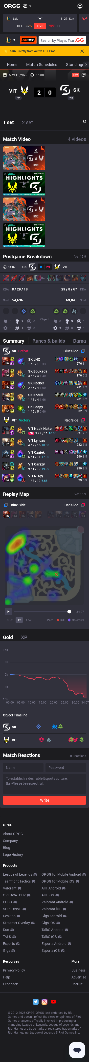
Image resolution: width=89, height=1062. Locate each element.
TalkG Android (53, 929)
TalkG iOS (49, 936)
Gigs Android (52, 915)
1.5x (28, 620)
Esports (9, 943)
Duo (6, 929)
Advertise (78, 977)
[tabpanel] (44, 416)
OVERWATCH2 (14, 895)
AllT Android (51, 888)
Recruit (77, 984)
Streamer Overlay (16, 922)
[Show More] (27, 6)
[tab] (15, 340)
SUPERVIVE (12, 909)
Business (78, 970)
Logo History (13, 854)
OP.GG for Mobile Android (61, 874)
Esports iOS (51, 950)
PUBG (7, 902)
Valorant (10, 888)
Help (6, 977)
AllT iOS (48, 895)
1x (19, 620)
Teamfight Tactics (17, 881)
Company (10, 840)
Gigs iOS (48, 922)
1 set (8, 122)
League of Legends (17, 874)
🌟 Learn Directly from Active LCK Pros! (30, 51)
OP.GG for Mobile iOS (58, 881)
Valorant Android (55, 902)
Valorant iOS (52, 909)
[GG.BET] (28, 40)
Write (44, 800)
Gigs (6, 950)
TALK (7, 936)
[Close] (82, 51)
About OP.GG (13, 833)
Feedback (10, 984)
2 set (27, 122)
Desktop (9, 915)
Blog (6, 847)
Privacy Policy (14, 970)
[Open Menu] (80, 6)
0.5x (10, 620)
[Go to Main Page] (12, 6)
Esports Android (54, 943)
